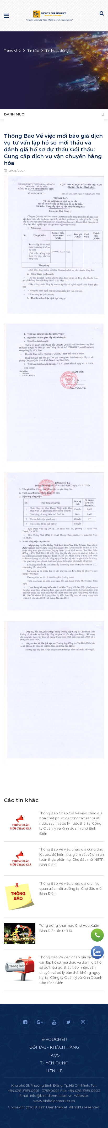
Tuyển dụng (54, 1062)
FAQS (54, 1055)
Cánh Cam (68, 1112)
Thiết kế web (41, 1112)
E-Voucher (54, 1039)
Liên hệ (54, 1070)
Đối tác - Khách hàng (54, 1047)
